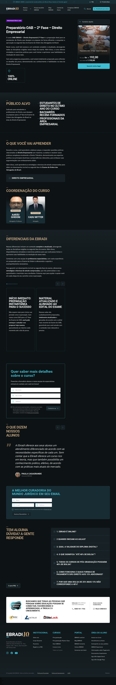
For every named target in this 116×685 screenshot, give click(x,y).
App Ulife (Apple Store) (98, 656)
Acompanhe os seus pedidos (99, 643)
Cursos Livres (57, 647)
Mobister (107, 673)
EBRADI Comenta (80, 643)
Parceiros (36, 643)
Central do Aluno (60, 9)
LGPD (69, 673)
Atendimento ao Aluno (98, 640)
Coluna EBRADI (79, 647)
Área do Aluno (99, 633)
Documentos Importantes (99, 653)
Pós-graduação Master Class (61, 640)
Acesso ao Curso (96, 637)
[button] (6, 2)
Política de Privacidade (43, 673)
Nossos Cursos (25, 9)
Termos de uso (47, 509)
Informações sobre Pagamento (100, 650)
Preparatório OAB (14, 20)
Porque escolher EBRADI (39, 9)
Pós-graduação (57, 637)
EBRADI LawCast (80, 637)
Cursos (56, 633)
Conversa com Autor (81, 650)
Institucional (40, 633)
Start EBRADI (57, 643)
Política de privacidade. (33, 412)
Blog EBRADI (50, 9)
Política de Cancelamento (58, 673)
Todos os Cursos (57, 650)
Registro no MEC (38, 647)
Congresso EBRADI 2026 (73, 9)
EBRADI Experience (97, 647)
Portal (78, 633)
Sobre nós (36, 637)
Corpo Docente (37, 640)
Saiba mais (74, 603)
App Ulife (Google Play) (98, 659)
